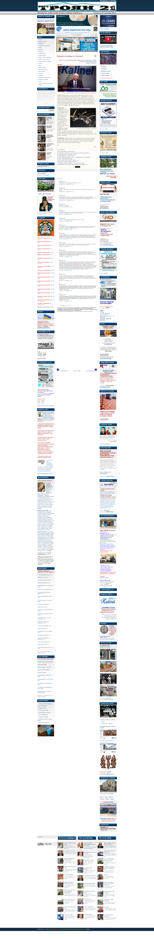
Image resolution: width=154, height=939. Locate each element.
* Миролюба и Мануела (42, 582)
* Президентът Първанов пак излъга (45, 613)
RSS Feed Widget (46, 103)
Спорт (40, 65)
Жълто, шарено (42, 71)
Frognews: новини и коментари (45, 703)
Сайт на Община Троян (43, 710)
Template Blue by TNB (54, 929)
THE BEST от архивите (43, 79)
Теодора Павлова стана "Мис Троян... (49, 145)
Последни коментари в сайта (45, 77)
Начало (40, 39)
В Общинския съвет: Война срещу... (49, 118)
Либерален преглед (43, 708)
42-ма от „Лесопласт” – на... (69, 899)
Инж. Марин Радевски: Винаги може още (66, 151)
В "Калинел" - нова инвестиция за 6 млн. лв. (67, 161)
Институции (104, 68)
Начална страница (76, 370)
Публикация (64, 929)
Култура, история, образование (45, 57)
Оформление (80, 929)
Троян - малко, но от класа (45, 193)
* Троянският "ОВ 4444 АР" (43, 625)
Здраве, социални (42, 55)
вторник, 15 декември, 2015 (65, 206)
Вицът (40, 81)
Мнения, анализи (42, 41)
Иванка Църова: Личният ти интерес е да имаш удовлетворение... (69, 891)
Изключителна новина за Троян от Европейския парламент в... (109, 883)
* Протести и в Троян (42, 672)
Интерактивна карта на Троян (106, 78)
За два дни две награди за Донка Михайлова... (49, 136)
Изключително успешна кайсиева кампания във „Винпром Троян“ (45, 20)
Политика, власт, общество (44, 45)
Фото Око (41, 73)
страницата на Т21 (46, 212)
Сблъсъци (41, 51)
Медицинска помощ (105, 71)
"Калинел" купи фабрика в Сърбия (65, 158)
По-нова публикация (63, 370)
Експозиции (112, 719)
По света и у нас (42, 53)
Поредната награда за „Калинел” (70, 56)
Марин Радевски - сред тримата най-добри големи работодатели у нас (72, 164)
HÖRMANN (108, 344)
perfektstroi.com (105, 387)
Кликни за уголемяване (105, 443)
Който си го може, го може (44, 59)
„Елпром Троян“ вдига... (69, 914)
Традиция (41, 75)
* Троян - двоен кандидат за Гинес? (45, 596)
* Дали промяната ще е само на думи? (45, 585)
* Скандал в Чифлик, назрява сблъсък (45, 661)
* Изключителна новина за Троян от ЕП (45, 647)
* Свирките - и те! (41, 577)
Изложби (111, 797)
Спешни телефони (105, 75)
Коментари (68, 929)
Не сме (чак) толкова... (48, 153)
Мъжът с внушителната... (89, 906)
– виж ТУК (106, 28)
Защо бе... (106, 874)
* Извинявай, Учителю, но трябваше (45, 631)
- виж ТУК (52, 270)
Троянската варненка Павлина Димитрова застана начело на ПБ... (90, 844)
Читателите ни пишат (43, 69)
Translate (47, 175)
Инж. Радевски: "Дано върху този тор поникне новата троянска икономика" (73, 152)
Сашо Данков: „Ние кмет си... (49, 127)
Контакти (110, 723)
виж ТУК (52, 276)
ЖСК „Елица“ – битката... (89, 860)
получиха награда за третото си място (65, 139)
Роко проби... (106, 907)
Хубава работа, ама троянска (45, 61)
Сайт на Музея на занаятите (44, 712)
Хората (107, 719)
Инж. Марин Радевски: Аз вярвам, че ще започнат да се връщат (71, 162)
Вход (61, 929)
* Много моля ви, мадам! (43, 641)
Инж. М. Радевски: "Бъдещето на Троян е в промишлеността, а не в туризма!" (74, 157)
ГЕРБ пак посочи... (88, 899)
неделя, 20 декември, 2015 (65, 290)
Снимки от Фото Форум (43, 716)
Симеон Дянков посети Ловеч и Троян (66, 155)
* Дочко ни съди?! (41, 628)
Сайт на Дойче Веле (43, 706)
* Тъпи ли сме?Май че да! (43, 574)
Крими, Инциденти (42, 67)
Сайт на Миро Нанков (43, 714)
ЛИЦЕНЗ (88, 929)
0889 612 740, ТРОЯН (107, 174)
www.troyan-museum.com (108, 774)
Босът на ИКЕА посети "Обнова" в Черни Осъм (68, 160)
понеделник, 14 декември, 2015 (66, 184)
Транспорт (103, 66)
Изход (83, 929)
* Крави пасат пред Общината (44, 589)
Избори (40, 47)
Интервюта (41, 43)
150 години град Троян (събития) (106, 743)
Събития (103, 721)
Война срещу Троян (42, 644)
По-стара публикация (90, 370)
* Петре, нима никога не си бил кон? (45, 600)
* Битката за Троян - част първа (44, 667)
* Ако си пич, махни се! (42, 580)
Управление (76, 929)
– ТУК (106, 152)
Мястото (103, 719)
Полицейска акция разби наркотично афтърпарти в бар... (109, 868)
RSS (85, 929)
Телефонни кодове (105, 73)
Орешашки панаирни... (88, 914)
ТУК (41, 263)
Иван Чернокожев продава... (90, 883)
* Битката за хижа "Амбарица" (44, 669)
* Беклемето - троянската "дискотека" (45, 609)
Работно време (104, 723)
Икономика (41, 49)
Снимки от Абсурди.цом (44, 722)
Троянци (40, 63)
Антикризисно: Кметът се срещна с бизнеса (67, 154)
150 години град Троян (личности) (107, 740)
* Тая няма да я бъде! (42, 604)
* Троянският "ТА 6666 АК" (43, 635)
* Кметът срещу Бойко (42, 664)
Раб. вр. (107, 799)
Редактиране (72, 929)
